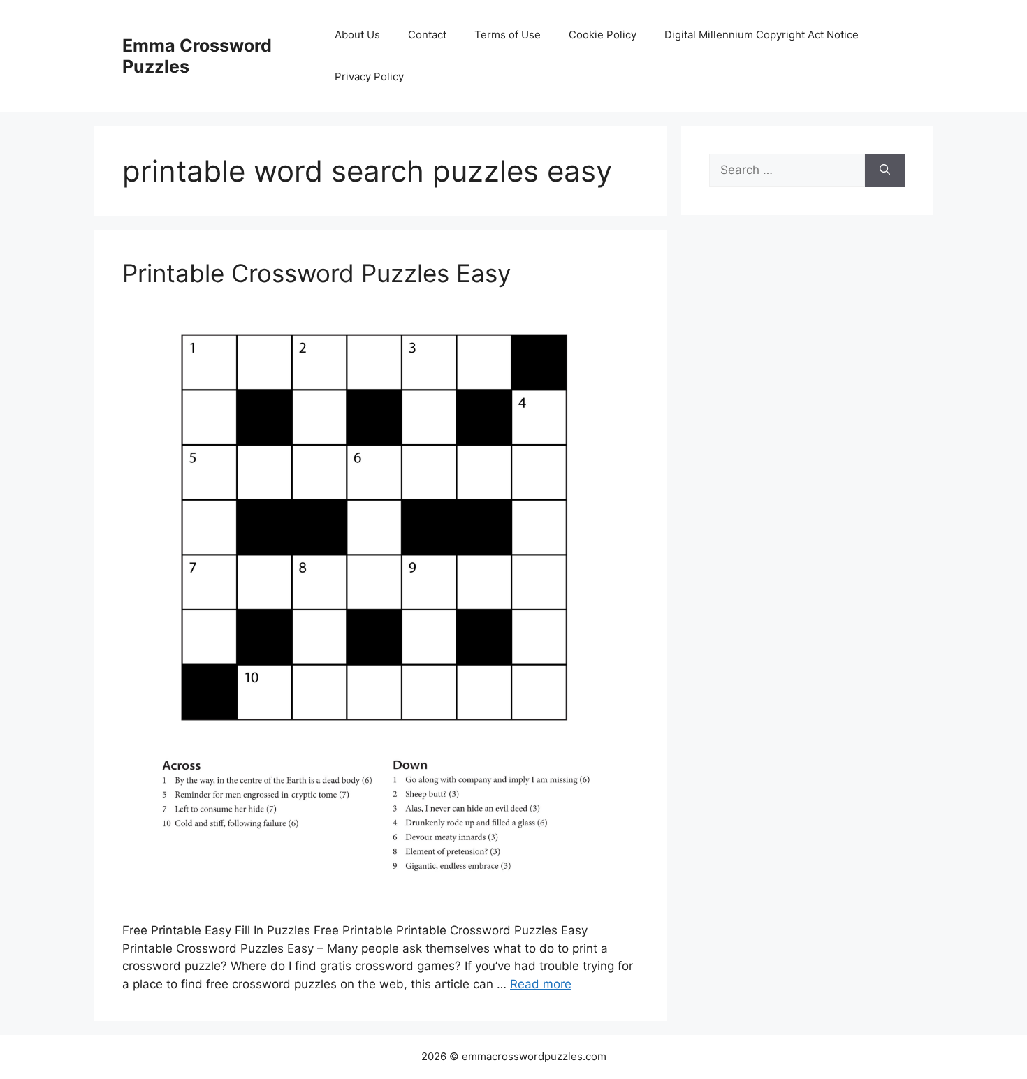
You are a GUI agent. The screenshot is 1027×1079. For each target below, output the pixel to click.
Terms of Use (507, 34)
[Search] (885, 170)
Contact (427, 34)
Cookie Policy (602, 34)
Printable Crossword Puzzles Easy (316, 273)
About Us (357, 34)
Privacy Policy (369, 76)
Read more (540, 984)
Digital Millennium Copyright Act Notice (761, 34)
